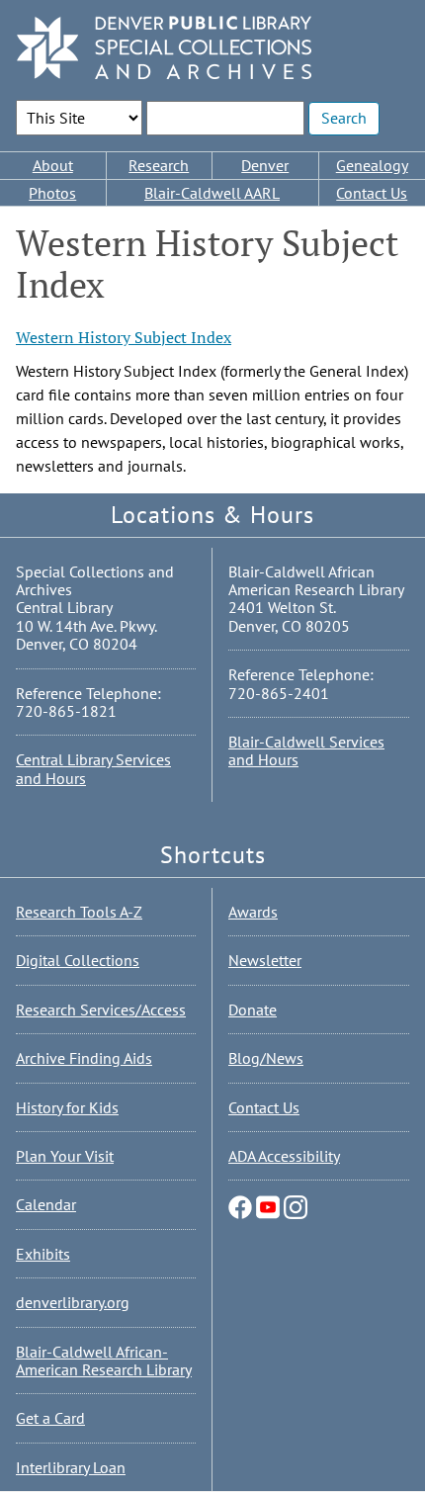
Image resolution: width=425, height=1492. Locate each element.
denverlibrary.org (72, 1302)
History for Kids (67, 1107)
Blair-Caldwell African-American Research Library (104, 1360)
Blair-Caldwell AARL (212, 193)
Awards (253, 912)
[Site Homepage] (164, 49)
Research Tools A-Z (79, 912)
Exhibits (43, 1254)
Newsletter (264, 960)
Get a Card (50, 1418)
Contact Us (263, 1107)
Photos (52, 193)
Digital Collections (77, 960)
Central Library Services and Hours (93, 768)
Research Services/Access (101, 1009)
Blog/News (265, 1058)
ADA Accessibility (284, 1156)
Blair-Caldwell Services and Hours (306, 750)
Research (158, 165)
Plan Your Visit (65, 1156)
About (53, 165)
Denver (265, 165)
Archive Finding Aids (84, 1058)
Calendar (46, 1204)
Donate (252, 1009)
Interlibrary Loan (71, 1467)
